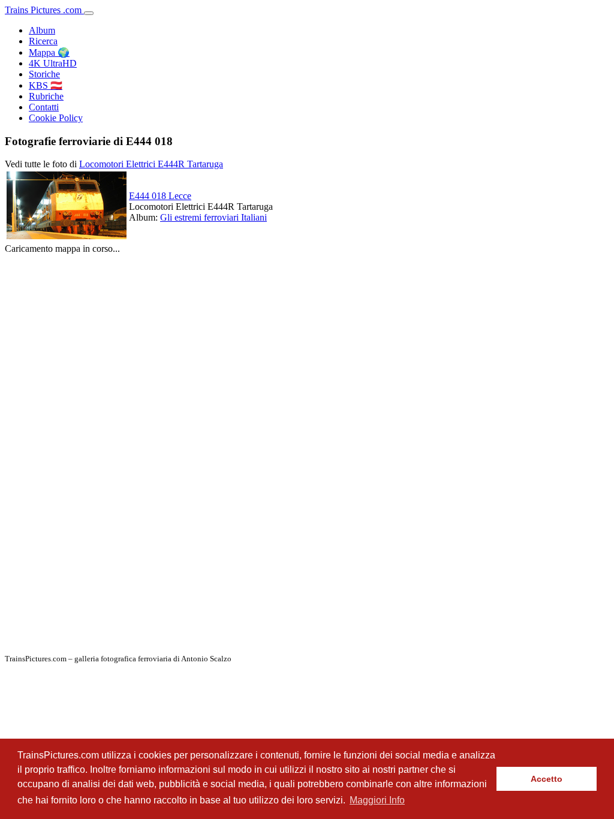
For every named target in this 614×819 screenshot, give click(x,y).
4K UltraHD (53, 63)
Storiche (44, 74)
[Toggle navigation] (89, 13)
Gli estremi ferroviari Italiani (213, 217)
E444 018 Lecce (160, 196)
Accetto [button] (546, 779)
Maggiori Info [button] (377, 800)
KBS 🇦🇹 (45, 85)
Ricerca (43, 41)
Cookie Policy (56, 118)
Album (42, 30)
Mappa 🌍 (49, 52)
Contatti (44, 107)
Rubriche (46, 96)
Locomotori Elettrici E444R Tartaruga (151, 164)
